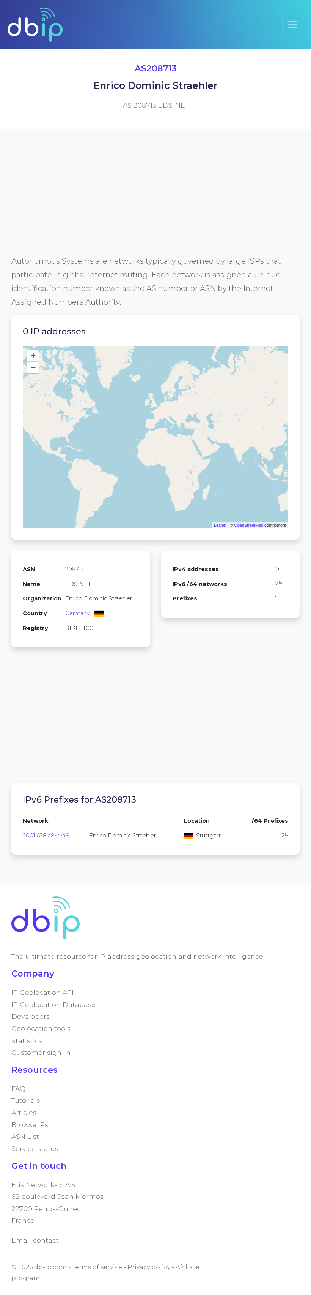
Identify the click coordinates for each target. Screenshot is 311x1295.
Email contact (35, 1240)
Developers (30, 1016)
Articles (23, 1112)
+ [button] (33, 356)
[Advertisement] (155, 201)
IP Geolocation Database (53, 1004)
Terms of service (97, 1267)
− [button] (33, 367)
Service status (34, 1149)
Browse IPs (29, 1125)
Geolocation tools (41, 1028)
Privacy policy (148, 1267)
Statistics (26, 1041)
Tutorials (25, 1100)
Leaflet (220, 525)
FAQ (18, 1088)
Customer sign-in (41, 1052)
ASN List (25, 1136)
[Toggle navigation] (292, 24)
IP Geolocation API (42, 992)
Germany (77, 613)
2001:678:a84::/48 (46, 835)
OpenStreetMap (248, 525)
